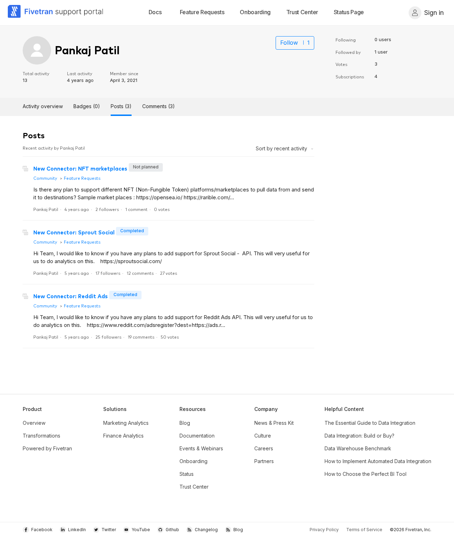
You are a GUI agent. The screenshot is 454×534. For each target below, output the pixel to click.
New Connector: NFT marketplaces (80, 168)
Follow (289, 42)
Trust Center (194, 487)
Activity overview (43, 106)
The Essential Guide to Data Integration (370, 423)
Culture (262, 436)
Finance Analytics (123, 436)
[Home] (56, 12)
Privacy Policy (324, 529)
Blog (184, 423)
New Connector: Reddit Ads (70, 296)
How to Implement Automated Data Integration (378, 461)
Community (45, 178)
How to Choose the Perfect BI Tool (365, 474)
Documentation (197, 436)
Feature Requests (82, 178)
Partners (264, 461)
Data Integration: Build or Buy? (359, 436)
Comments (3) (158, 106)
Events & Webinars (201, 448)
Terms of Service (364, 529)
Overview (34, 423)
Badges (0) (86, 106)
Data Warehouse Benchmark (358, 448)
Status (186, 474)
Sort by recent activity (282, 148)
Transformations (41, 436)
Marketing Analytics (126, 423)
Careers (263, 448)
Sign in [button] (434, 12)
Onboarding (193, 461)
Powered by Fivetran (47, 448)
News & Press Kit (274, 423)
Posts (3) (121, 106)
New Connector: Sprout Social (74, 232)
